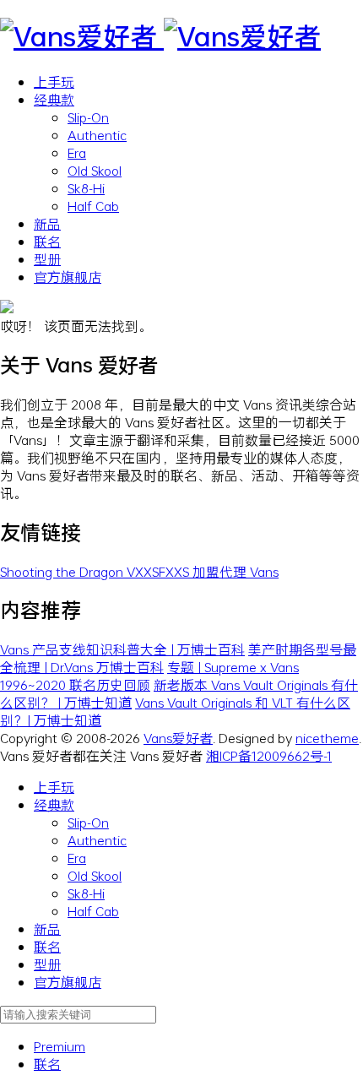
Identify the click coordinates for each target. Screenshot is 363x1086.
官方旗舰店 (67, 276)
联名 (47, 241)
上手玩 (54, 81)
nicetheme (327, 738)
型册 (47, 259)
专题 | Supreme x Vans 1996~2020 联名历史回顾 (149, 675)
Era (77, 152)
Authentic (97, 135)
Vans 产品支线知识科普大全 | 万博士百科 (122, 649)
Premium (59, 1046)
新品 (47, 223)
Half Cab (93, 205)
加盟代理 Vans (235, 571)
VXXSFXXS (159, 571)
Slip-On (88, 117)
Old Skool (95, 170)
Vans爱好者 (178, 738)
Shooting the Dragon (63, 571)
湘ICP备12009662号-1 (269, 755)
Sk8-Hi (86, 188)
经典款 (54, 99)
